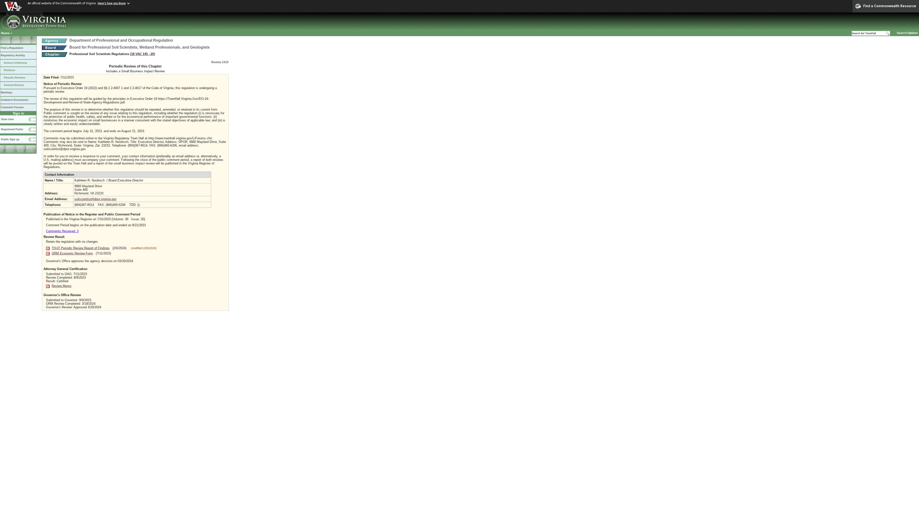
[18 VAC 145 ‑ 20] (142, 54)
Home (5, 33)
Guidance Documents (14, 99)
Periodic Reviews (14, 77)
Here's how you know (112, 3)
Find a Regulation (12, 47)
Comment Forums (12, 107)
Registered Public (12, 129)
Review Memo (61, 286)
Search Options (907, 33)
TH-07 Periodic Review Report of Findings (81, 248)
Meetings (6, 92)
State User (7, 119)
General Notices (14, 85)
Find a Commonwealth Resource (889, 6)
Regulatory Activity (13, 55)
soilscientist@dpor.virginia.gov (95, 199)
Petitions (9, 70)
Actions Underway (15, 62)
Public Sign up (10, 139)
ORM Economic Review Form (72, 253)
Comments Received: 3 (62, 231)
